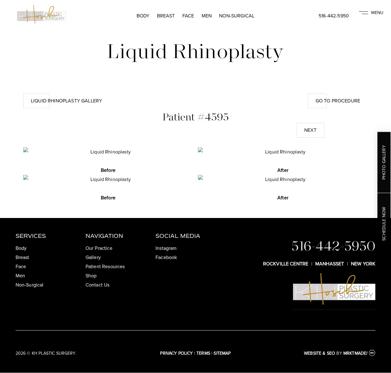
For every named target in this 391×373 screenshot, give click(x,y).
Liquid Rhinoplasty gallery (66, 100)
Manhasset (329, 263)
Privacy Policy (176, 353)
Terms (203, 353)
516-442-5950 (334, 15)
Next (310, 130)
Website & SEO (319, 353)
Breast (166, 15)
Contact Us (98, 284)
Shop (91, 275)
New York (363, 263)
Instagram (166, 248)
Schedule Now (384, 224)
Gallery (93, 257)
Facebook (166, 257)
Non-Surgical (236, 15)
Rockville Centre (286, 263)
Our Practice (99, 248)
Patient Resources (105, 266)
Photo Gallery (384, 162)
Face (188, 15)
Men (207, 15)
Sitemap (222, 353)
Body (143, 15)
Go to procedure (338, 100)
